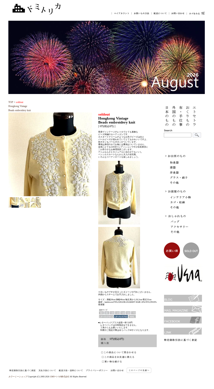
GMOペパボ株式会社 (59, 376)
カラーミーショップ (17, 376)
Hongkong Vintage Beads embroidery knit (19, 106)
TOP (10, 102)
